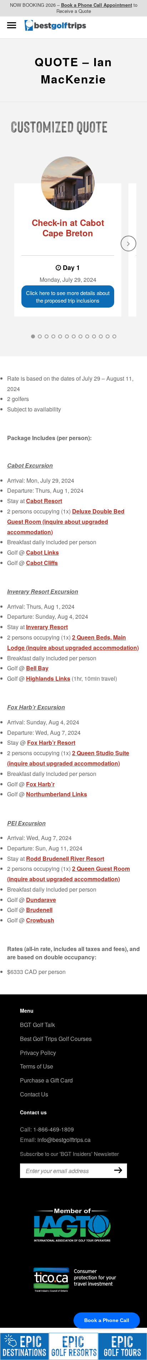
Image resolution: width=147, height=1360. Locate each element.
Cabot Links (42, 552)
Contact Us (34, 1094)
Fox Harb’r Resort (51, 742)
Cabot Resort (44, 501)
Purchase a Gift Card (46, 1080)
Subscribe (118, 1170)
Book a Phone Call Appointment (96, 4)
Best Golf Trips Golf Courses (56, 1039)
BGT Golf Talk (37, 1025)
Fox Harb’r (40, 784)
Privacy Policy (38, 1052)
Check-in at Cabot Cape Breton (68, 227)
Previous (18, 243)
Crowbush (40, 920)
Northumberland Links (56, 794)
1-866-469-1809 (53, 1129)
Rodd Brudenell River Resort (65, 858)
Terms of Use (36, 1066)
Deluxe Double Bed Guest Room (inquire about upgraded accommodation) (66, 521)
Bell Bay (37, 668)
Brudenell (39, 910)
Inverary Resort (47, 627)
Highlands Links (48, 678)
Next (128, 243)
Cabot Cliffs (42, 563)
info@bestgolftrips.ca (64, 1139)
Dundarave (41, 900)
